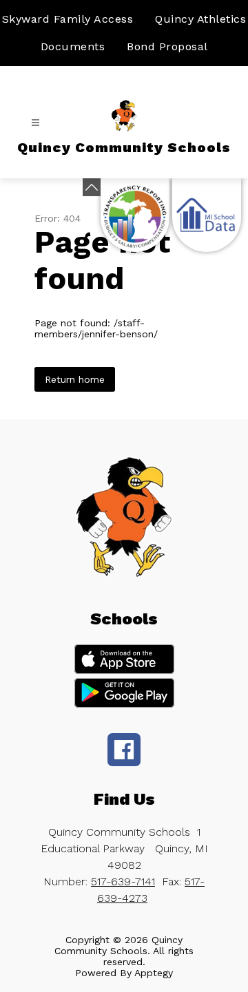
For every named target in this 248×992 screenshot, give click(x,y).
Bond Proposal (167, 46)
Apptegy (153, 972)
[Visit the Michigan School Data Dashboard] (206, 215)
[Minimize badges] (92, 187)
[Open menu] (35, 123)
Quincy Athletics (200, 18)
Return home (75, 379)
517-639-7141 (123, 881)
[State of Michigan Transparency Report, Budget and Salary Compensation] (135, 215)
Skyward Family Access (68, 18)
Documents (73, 46)
